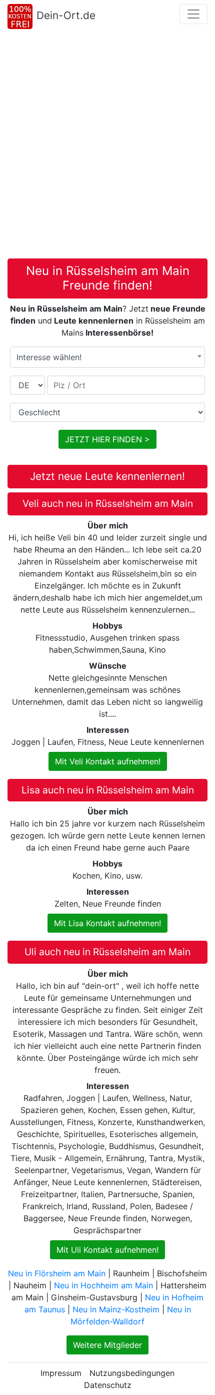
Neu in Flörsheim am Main (57, 1273)
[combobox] (107, 357)
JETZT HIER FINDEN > (107, 439)
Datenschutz (108, 1385)
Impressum (61, 1373)
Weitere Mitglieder (107, 1345)
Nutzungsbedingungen (132, 1373)
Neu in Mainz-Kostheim (116, 1309)
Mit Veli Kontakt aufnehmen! (107, 761)
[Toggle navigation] (194, 14)
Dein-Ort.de (66, 15)
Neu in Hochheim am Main (103, 1285)
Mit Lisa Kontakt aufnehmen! (107, 923)
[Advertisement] (107, 145)
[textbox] (107, 357)
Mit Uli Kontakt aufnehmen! (107, 1250)
